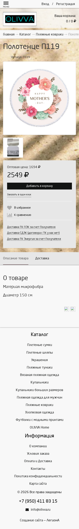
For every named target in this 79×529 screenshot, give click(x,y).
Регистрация (65, 4)
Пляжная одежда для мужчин (39, 397)
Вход (45, 4)
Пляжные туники (39, 367)
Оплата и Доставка (38, 461)
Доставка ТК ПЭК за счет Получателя (31, 227)
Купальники (40, 382)
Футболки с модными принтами (39, 419)
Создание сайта (31, 520)
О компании (38, 446)
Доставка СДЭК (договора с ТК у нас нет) (33, 232)
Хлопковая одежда (39, 412)
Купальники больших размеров (39, 390)
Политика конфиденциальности (38, 476)
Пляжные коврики (39, 405)
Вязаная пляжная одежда (39, 375)
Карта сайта (38, 483)
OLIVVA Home (39, 427)
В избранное (22, 207)
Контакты (38, 468)
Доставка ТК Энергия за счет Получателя (34, 238)
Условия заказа (38, 453)
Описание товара (15, 258)
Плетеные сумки (39, 345)
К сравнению (22, 214)
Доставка (42, 258)
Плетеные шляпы (39, 352)
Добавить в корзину (39, 185)
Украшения (39, 360)
